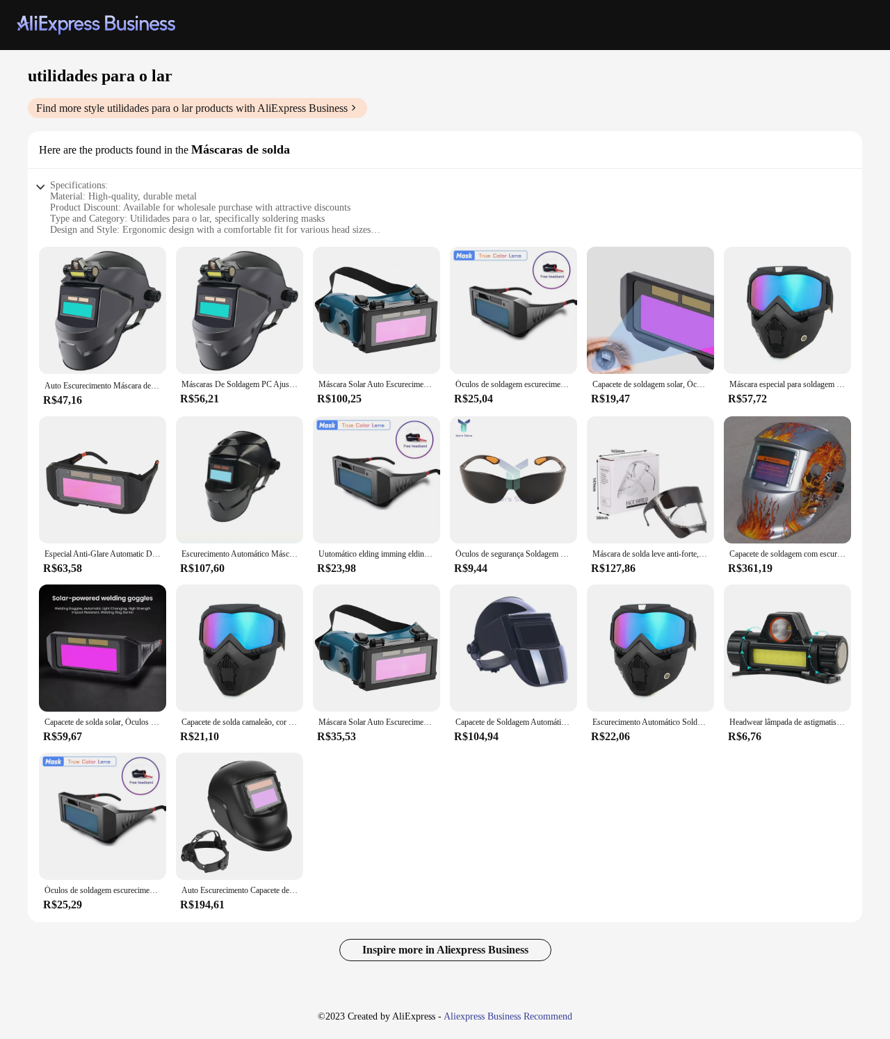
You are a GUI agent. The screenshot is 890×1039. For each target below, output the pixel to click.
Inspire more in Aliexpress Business (445, 950)
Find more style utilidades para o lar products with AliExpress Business (192, 108)
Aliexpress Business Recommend (508, 1016)
